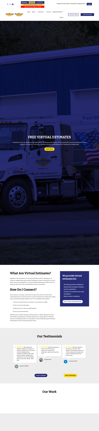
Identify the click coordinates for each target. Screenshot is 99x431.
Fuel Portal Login (87, 14)
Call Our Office (73, 14)
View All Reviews (70, 375)
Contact (61, 17)
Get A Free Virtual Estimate (72, 301)
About (33, 12)
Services (49, 12)
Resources (40, 12)
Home (28, 12)
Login (89, 4)
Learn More (49, 149)
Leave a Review (41, 375)
